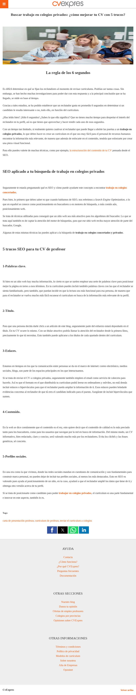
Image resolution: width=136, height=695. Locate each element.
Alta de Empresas (68, 665)
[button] (52, 530)
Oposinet (68, 669)
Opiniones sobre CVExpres (68, 620)
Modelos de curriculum (68, 656)
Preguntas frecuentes (68, 571)
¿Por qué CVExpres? (68, 566)
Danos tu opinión (68, 606)
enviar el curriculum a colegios (76, 520)
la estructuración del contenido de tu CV (91, 150)
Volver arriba (127, 690)
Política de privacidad (68, 651)
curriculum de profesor (47, 520)
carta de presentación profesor (18, 520)
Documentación (68, 575)
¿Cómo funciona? (68, 561)
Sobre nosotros (68, 660)
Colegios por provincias (68, 615)
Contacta (68, 557)
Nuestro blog (68, 602)
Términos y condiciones (68, 646)
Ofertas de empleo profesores (68, 611)
